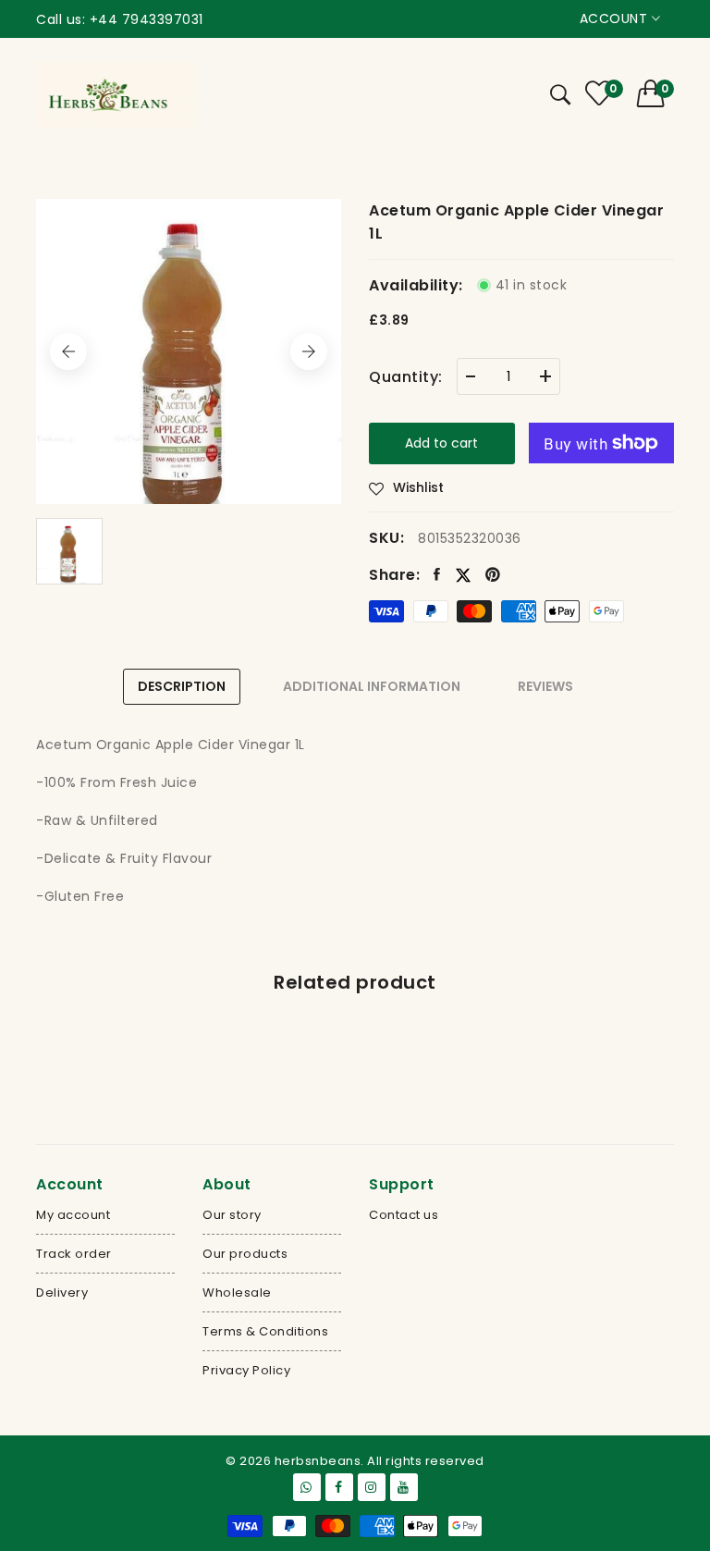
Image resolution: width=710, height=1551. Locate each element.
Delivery (62, 1292)
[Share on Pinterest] (493, 575)
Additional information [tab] (371, 686)
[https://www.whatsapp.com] (307, 1487)
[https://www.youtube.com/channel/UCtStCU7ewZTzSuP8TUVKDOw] (404, 1487)
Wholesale (237, 1292)
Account (616, 18)
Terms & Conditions (265, 1331)
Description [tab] (182, 686)
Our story (232, 1215)
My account (73, 1215)
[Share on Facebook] (437, 575)
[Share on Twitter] (463, 575)
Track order (74, 1253)
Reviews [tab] (545, 686)
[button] (656, 93)
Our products (245, 1253)
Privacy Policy (246, 1370)
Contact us (403, 1215)
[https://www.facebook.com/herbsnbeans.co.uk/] (339, 1487)
